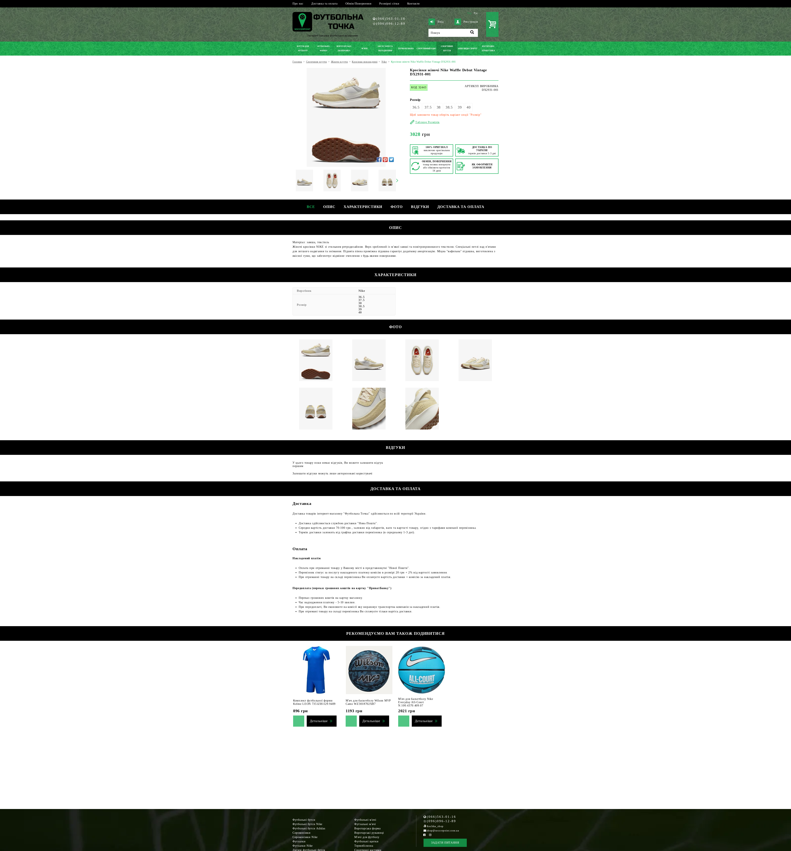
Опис (329, 207)
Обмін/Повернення (358, 3)
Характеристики (363, 207)
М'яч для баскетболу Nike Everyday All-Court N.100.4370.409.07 (415, 702)
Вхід (441, 21)
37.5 (428, 107)
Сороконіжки (302, 832)
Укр (469, 13)
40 (468, 107)
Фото (397, 207)
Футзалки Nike (303, 845)
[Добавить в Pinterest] (385, 159)
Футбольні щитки (366, 841)
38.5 (449, 107)
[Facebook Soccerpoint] (424, 834)
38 (439, 107)
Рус (476, 13)
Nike (361, 290)
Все (311, 207)
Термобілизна (363, 845)
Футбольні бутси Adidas (309, 828)
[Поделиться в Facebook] (379, 159)
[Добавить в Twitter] (391, 159)
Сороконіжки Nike (305, 837)
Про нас (298, 3)
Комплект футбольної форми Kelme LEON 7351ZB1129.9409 (314, 702)
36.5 (416, 107)
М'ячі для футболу (366, 837)
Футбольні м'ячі (365, 819)
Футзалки (299, 841)
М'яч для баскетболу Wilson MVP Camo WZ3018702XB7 (368, 702)
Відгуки (420, 207)
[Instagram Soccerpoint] (430, 834)
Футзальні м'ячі (365, 824)
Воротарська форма (367, 828)
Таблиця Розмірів (427, 122)
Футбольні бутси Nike (307, 824)
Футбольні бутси (304, 819)
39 (460, 107)
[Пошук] (472, 33)
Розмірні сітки (389, 3)
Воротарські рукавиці (369, 832)
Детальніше (319, 721)
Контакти (413, 3)
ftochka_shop (435, 826)
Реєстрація (470, 21)
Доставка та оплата (324, 3)
